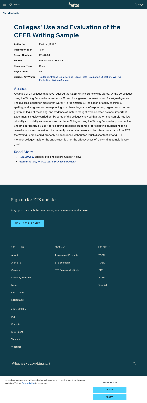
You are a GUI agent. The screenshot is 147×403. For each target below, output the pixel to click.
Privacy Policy (28, 383)
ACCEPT (109, 397)
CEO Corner (17, 292)
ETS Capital (17, 300)
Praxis (101, 277)
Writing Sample (60, 80)
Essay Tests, (81, 77)
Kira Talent (17, 332)
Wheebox (16, 346)
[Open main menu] (4, 4)
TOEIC (101, 262)
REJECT (109, 390)
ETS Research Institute (67, 270)
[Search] (134, 363)
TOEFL (102, 255)
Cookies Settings (109, 382)
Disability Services (21, 277)
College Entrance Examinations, (56, 77)
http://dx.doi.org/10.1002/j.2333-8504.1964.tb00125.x (47, 161)
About (14, 255)
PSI (13, 317)
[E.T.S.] (73, 4)
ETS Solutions (62, 262)
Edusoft (15, 324)
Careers (15, 270)
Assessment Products (66, 255)
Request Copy (26, 157)
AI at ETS (16, 262)
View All (102, 285)
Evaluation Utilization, (100, 77)
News (14, 285)
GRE (100, 270)
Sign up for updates (27, 223)
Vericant (15, 339)
